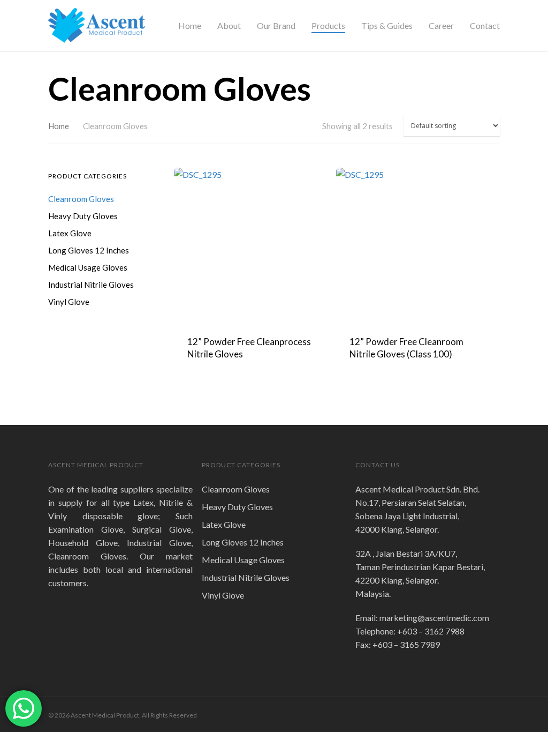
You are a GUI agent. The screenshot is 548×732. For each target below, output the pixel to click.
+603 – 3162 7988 (431, 631)
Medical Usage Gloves (87, 267)
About (229, 25)
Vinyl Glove (68, 302)
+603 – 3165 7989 (406, 644)
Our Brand (276, 25)
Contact (485, 25)
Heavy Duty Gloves (83, 216)
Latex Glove (70, 233)
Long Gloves (88, 250)
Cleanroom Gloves (81, 199)
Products (328, 25)
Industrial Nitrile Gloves (91, 284)
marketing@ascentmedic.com (434, 618)
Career (441, 25)
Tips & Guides (387, 25)
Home (189, 25)
